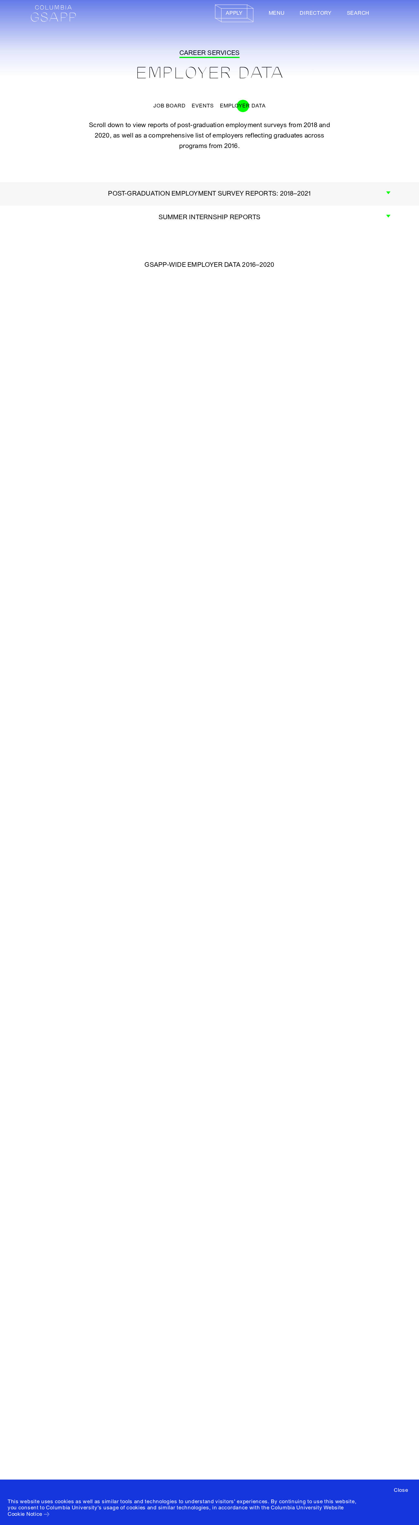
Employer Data (243, 106)
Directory (315, 13)
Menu (277, 13)
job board (169, 106)
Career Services (209, 53)
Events (203, 106)
